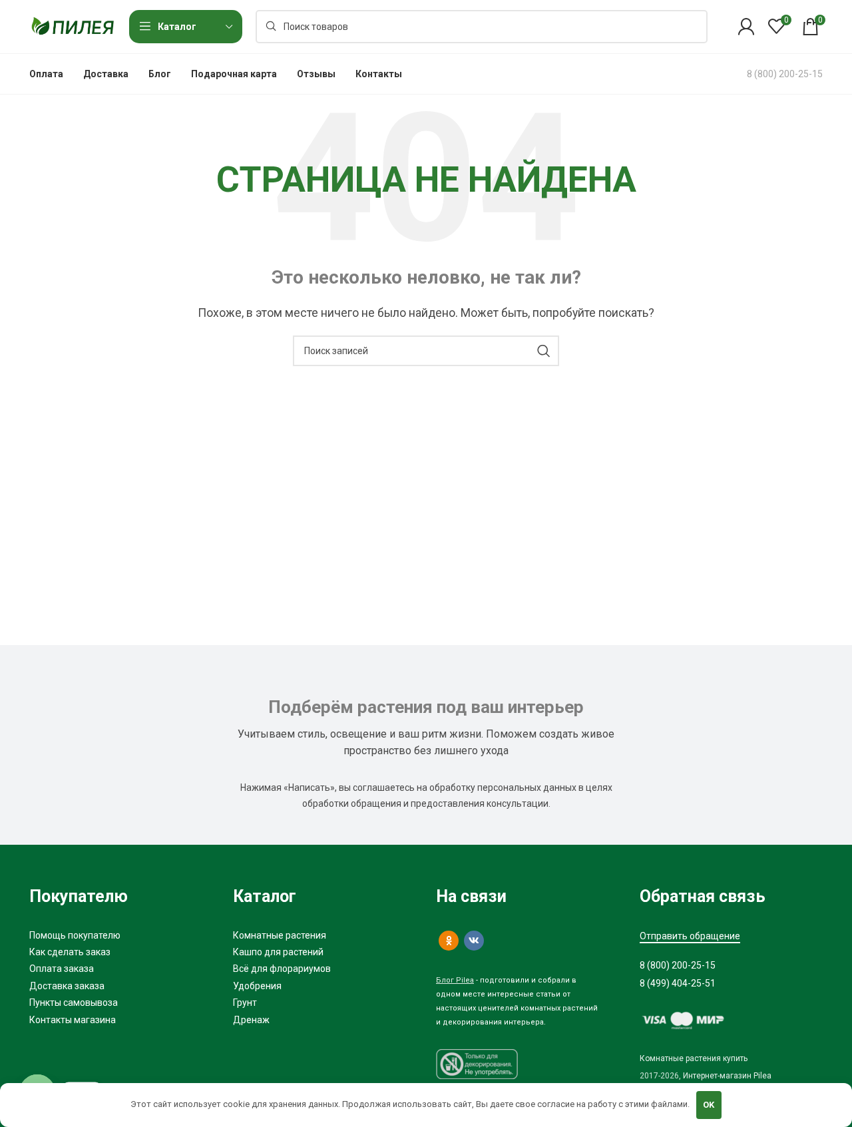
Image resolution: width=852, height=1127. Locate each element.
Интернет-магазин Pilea (727, 1075)
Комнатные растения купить (693, 1058)
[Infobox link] (785, 74)
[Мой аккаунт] (746, 26)
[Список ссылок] (121, 935)
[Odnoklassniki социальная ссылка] (449, 941)
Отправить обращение (690, 936)
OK (708, 1105)
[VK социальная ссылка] (474, 941)
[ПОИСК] (544, 351)
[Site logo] (72, 25)
